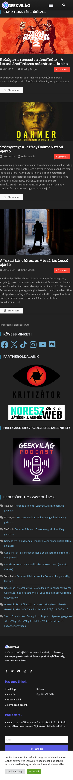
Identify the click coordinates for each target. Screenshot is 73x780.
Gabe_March (11, 552)
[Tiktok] (31, 671)
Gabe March (28, 156)
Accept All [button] (34, 771)
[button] (50, 5)
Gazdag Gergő (29, 69)
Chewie (8, 564)
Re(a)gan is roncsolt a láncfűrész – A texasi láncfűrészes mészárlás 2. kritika (34, 61)
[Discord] (52, 344)
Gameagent (10, 541)
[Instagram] (33, 344)
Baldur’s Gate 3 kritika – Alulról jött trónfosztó (42, 609)
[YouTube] (42, 344)
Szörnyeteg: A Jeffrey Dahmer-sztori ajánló (31, 149)
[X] (14, 344)
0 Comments (62, 69)
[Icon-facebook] (6, 671)
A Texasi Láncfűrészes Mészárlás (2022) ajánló (34, 262)
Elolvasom (13, 90)
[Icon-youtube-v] (18, 671)
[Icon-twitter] (12, 671)
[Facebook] (4, 344)
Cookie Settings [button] (15, 771)
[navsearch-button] (63, 5)
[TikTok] (23, 344)
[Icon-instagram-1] (25, 671)
